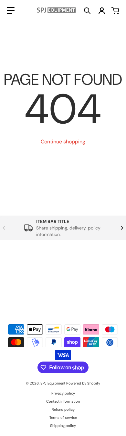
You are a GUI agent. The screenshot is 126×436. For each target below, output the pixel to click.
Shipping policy (63, 425)
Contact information (63, 401)
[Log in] (102, 10)
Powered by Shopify (83, 383)
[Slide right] (122, 228)
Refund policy (63, 409)
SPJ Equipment (53, 383)
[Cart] (115, 10)
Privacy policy (63, 393)
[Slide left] (4, 228)
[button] (10, 10)
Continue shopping (63, 141)
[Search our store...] (87, 10)
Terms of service (63, 417)
